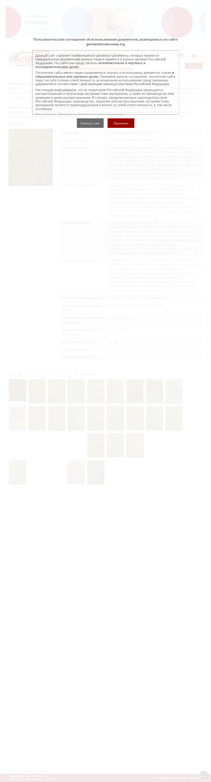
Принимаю (121, 123)
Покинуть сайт (90, 123)
